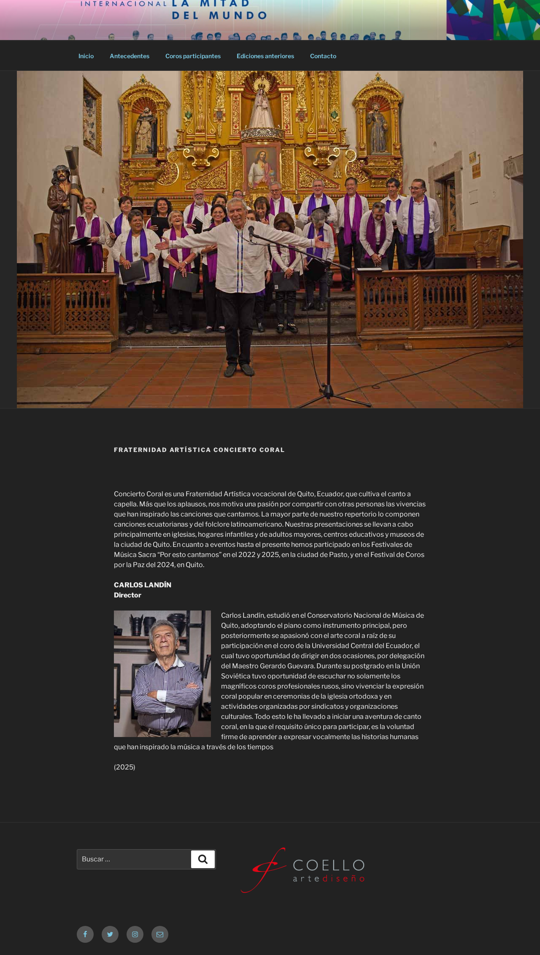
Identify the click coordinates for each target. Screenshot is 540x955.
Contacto (323, 55)
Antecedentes (129, 55)
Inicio (86, 55)
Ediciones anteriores (265, 55)
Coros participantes (193, 55)
